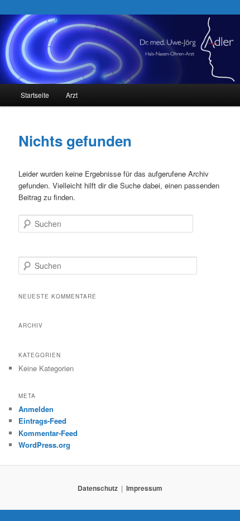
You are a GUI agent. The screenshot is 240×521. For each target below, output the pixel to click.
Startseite (35, 95)
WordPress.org (44, 444)
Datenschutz (98, 488)
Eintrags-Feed (42, 420)
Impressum (144, 488)
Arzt (72, 95)
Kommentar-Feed (48, 433)
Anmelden (36, 409)
